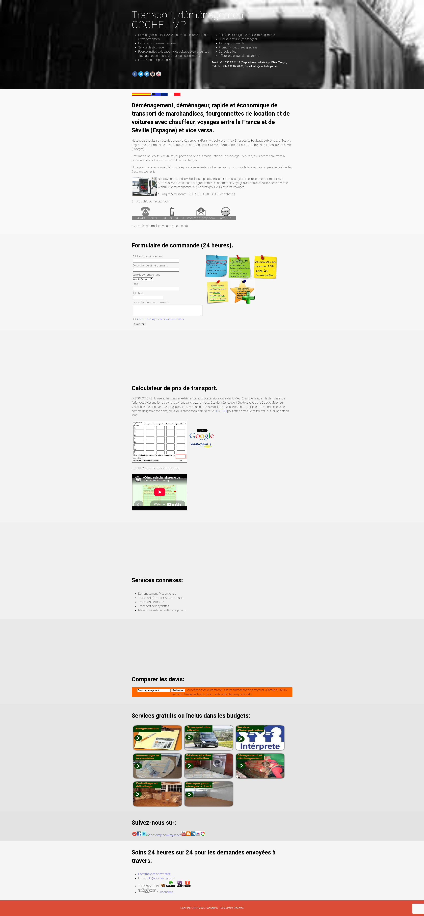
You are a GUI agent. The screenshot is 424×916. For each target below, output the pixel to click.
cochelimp (166, 892)
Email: (136, 283)
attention (225, 218)
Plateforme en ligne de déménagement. (162, 610)
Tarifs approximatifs (231, 43)
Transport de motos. (151, 602)
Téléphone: (138, 293)
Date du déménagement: (146, 274)
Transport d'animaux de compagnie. (161, 597)
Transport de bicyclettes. (154, 606)
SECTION (220, 411)
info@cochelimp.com (201, 218)
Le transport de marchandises (157, 43)
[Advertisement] (212, 361)
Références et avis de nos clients (239, 55)
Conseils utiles (227, 51)
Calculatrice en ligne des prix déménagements (247, 35)
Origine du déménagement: (148, 256)
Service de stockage (151, 47)
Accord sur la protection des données (160, 319)
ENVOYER (139, 324)
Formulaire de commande (154, 874)
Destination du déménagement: (150, 265)
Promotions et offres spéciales (238, 47)
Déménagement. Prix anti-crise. (157, 593)
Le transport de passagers (155, 60)
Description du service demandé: (151, 302)
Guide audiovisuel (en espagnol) (238, 39)
